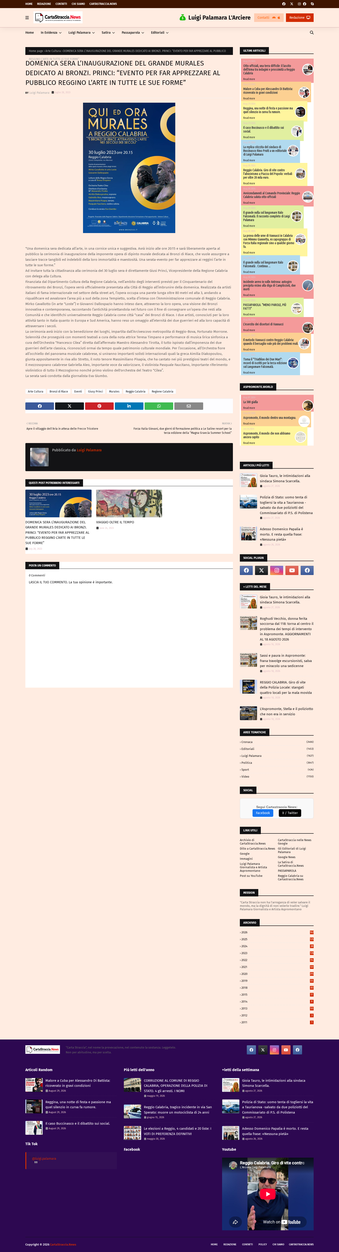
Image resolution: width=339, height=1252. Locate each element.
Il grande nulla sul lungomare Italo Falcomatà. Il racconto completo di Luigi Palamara (266, 216)
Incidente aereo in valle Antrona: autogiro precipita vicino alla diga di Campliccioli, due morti (269, 285)
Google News (286, 857)
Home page (36, 51)
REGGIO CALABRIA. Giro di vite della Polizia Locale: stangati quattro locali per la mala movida (286, 687)
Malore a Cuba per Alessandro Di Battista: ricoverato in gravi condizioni (268, 90)
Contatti (61, 4)
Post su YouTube (251, 876)
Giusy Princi (95, 391)
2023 (277, 953)
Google (245, 853)
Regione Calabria (162, 391)
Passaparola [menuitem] (131, 33)
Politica (277, 762)
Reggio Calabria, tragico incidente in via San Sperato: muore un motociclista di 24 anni (178, 1109)
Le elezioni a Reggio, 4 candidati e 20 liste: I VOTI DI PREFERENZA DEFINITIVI (177, 1131)
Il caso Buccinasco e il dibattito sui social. (77, 1123)
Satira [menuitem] (106, 33)
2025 (277, 939)
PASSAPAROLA (287, 870)
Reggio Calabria (136, 391)
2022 (277, 960)
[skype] (312, 4)
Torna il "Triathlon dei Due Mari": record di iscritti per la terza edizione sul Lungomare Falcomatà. (265, 362)
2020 (277, 974)
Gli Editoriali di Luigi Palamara (292, 850)
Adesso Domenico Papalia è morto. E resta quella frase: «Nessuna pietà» (281, 534)
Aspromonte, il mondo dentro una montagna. (269, 417)
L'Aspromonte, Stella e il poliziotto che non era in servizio (286, 711)
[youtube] (291, 570)
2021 (277, 967)
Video (277, 776)
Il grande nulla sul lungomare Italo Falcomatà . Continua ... (263, 264)
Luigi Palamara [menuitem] (79, 33)
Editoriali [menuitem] (157, 33)
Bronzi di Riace (59, 391)
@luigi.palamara (44, 1159)
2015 (277, 994)
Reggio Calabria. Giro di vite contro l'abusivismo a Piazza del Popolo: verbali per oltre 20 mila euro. (267, 173)
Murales (114, 391)
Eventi (78, 391)
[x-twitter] (291, 4)
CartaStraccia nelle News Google (294, 841)
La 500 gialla (250, 402)
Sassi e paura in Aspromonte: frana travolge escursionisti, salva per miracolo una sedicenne (286, 660)
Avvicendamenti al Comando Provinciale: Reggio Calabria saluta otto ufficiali (271, 195)
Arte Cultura (53, 51)
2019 (277, 980)
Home (29, 4)
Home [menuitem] (29, 33)
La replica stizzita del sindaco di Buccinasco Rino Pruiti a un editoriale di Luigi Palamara (265, 150)
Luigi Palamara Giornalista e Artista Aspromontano (253, 867)
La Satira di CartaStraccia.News (291, 863)
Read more (249, 79)
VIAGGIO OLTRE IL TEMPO (115, 522)
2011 (276, 1022)
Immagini (246, 858)
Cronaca (277, 742)
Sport (277, 769)
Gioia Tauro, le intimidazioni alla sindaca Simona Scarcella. (285, 478)
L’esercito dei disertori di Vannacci (263, 324)
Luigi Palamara (39, 92)
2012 (276, 1015)
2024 (277, 946)
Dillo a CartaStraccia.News (257, 848)
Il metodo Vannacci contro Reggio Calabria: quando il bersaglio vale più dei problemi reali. (270, 341)
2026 (277, 932)
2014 (276, 1001)
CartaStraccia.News (103, 4)
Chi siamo (78, 4)
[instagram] (299, 4)
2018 (277, 987)
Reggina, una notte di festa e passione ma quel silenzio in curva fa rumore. (268, 110)
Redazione (44, 4)
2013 (277, 1008)
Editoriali (277, 749)
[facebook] (284, 4)
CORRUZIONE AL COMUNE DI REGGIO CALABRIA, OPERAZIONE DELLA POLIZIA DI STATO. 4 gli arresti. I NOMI (175, 1085)
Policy (263, 1244)
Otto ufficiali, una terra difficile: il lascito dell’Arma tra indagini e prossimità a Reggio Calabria (269, 69)
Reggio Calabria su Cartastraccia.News (290, 877)
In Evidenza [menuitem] (49, 33)
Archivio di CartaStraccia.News (253, 841)
